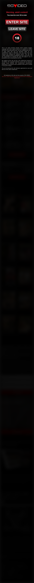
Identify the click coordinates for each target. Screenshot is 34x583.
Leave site (17, 29)
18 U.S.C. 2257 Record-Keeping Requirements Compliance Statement (17, 77)
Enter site (17, 22)
